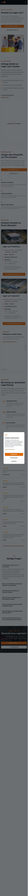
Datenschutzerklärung (9, 449)
